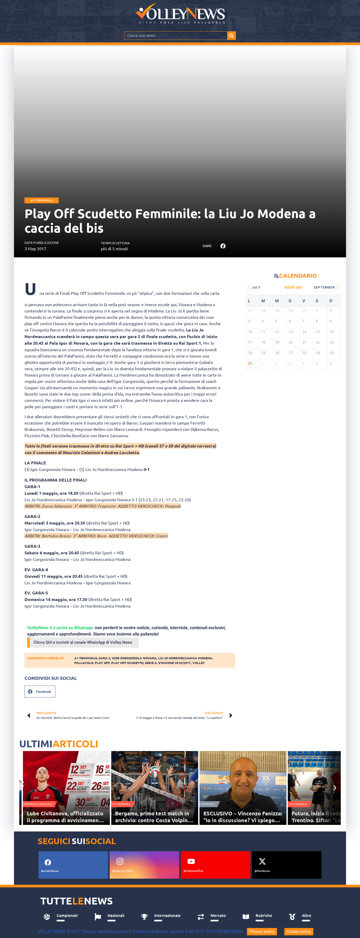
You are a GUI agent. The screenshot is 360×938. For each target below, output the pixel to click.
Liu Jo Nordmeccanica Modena (185, 658)
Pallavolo (83, 663)
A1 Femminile (42, 200)
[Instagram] (120, 861)
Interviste (208, 804)
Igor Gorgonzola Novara (134, 658)
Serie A (151, 663)
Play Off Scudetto (127, 663)
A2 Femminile (298, 804)
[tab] (63, 916)
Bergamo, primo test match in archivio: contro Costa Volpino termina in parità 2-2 (153, 820)
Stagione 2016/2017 (174, 663)
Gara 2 (104, 658)
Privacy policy (262, 931)
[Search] (231, 36)
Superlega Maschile (38, 804)
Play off (102, 663)
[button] (223, 246)
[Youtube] (191, 861)
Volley (198, 663)
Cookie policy (298, 931)
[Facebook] (47, 862)
